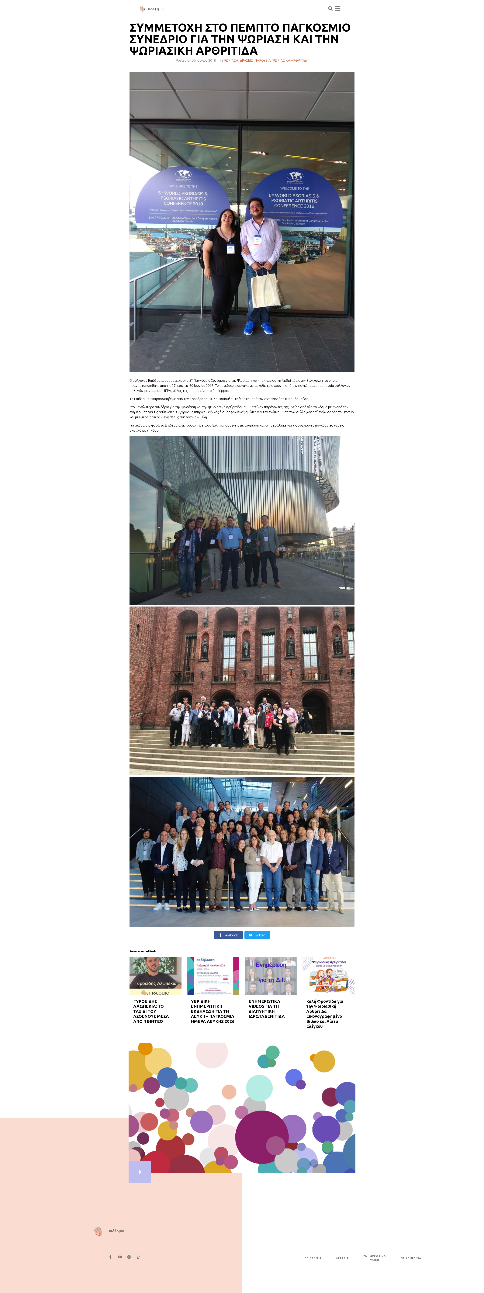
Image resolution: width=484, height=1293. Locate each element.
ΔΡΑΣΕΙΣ (246, 60)
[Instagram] (129, 1257)
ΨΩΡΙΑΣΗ (230, 60)
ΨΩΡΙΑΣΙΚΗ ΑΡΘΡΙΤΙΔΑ (290, 60)
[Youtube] (119, 1257)
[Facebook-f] (110, 1257)
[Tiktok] (138, 1257)
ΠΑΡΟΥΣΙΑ (262, 60)
